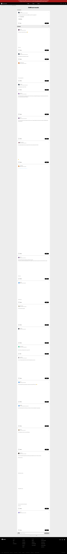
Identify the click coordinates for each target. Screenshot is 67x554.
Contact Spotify (34, 545)
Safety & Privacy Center (6, 552)
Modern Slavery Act (28, 552)
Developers (23, 542)
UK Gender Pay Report (37, 552)
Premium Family (43, 543)
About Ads (19, 552)
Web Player (33, 542)
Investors (23, 545)
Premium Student (43, 545)
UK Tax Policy (32, 552)
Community (5, 3)
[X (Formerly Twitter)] (62, 539)
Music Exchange (9, 5)
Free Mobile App (34, 543)
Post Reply (46, 533)
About (13, 540)
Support (33, 540)
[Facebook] (64, 539)
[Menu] (65, 3)
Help (28, 3)
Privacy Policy (11, 552)
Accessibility (23, 552)
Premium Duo (43, 542)
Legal (2, 552)
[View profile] (19, 12)
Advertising (23, 543)
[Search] (61, 3)
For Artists (23, 540)
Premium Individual (43, 540)
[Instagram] (60, 539)
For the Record (14, 543)
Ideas (38, 3)
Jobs (13, 542)
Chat (33, 3)
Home (5, 5)
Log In (63, 3)
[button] (48, 12)
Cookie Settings (15, 552)
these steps (38, 1)
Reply (47, 23)
